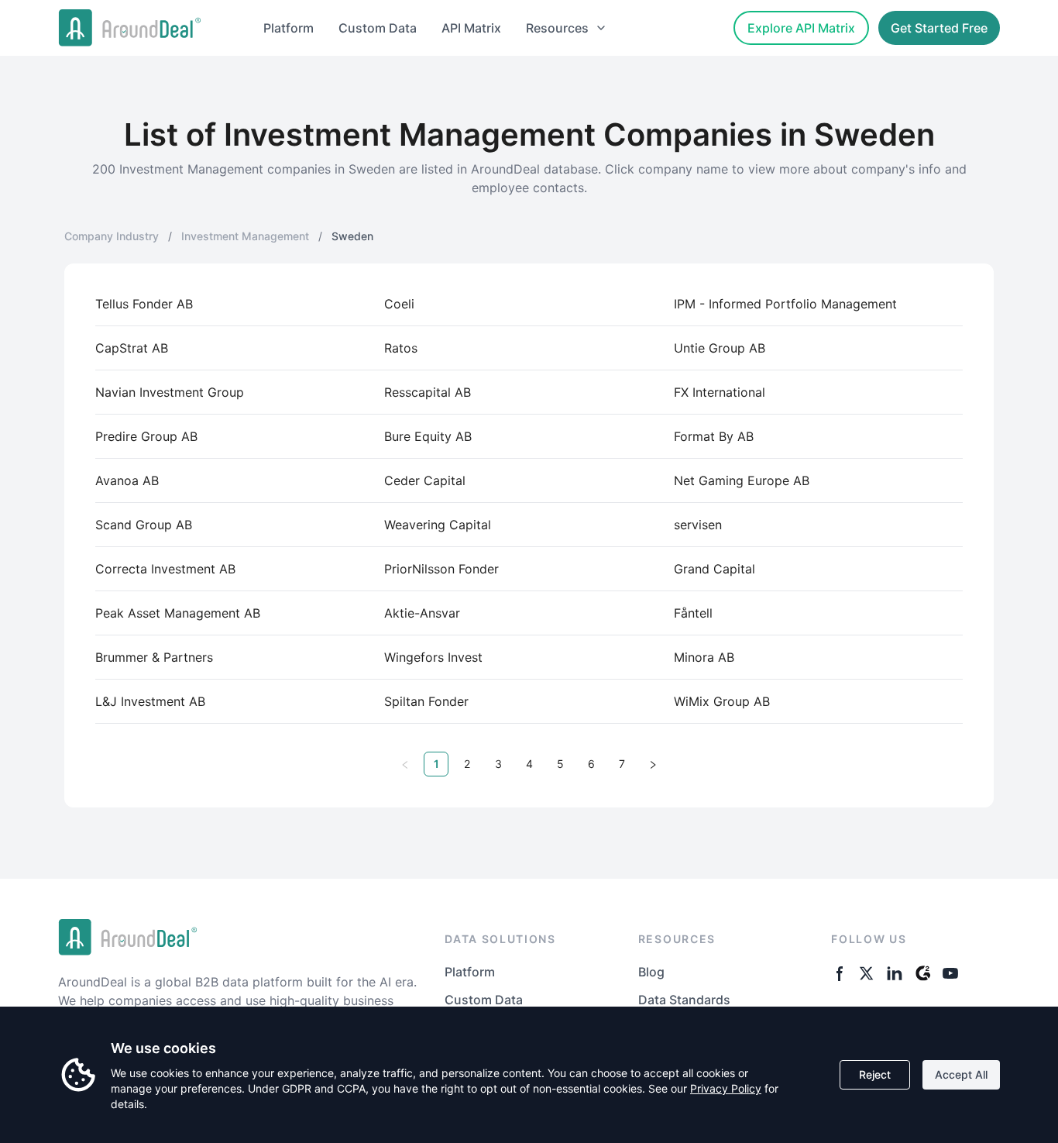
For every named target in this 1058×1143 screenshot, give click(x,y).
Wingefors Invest (433, 657)
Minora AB (704, 657)
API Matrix (471, 28)
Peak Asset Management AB (177, 613)
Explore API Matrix (801, 28)
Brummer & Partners (154, 657)
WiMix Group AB (722, 701)
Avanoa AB (127, 480)
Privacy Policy (725, 1088)
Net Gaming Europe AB (741, 480)
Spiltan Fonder (426, 701)
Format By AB (714, 436)
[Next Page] (653, 764)
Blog (651, 971)
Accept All (961, 1074)
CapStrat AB (131, 348)
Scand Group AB (143, 524)
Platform (288, 28)
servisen (698, 524)
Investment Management (245, 236)
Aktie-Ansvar (422, 613)
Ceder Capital (424, 480)
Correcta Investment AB (165, 569)
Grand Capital (714, 569)
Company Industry (111, 236)
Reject (875, 1074)
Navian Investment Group (169, 392)
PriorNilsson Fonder (441, 569)
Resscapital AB (427, 392)
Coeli (399, 304)
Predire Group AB (146, 436)
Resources (557, 28)
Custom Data (377, 28)
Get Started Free (939, 28)
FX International (719, 392)
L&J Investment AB (150, 701)
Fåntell (693, 613)
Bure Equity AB (428, 436)
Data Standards (684, 999)
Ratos (400, 348)
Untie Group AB (719, 348)
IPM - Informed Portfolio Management (785, 304)
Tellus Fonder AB (144, 304)
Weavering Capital (437, 524)
